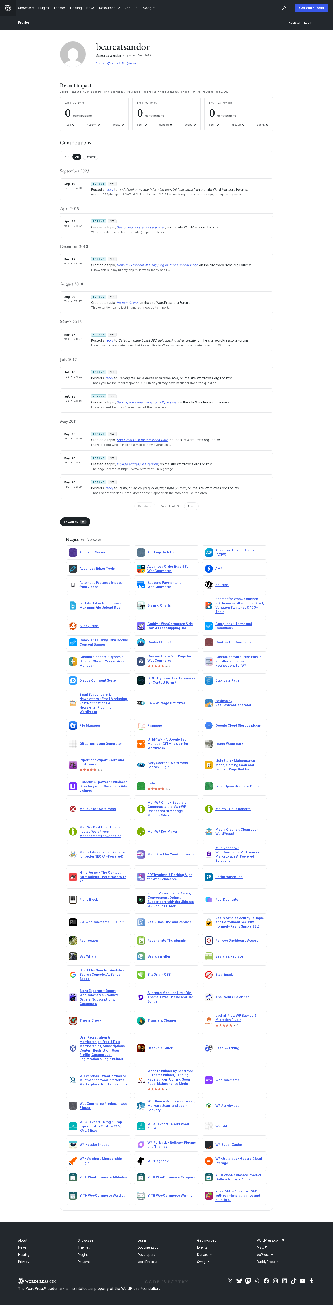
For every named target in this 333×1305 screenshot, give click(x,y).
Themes (84, 1247)
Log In (308, 22)
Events (202, 1247)
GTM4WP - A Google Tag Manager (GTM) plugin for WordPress (167, 743)
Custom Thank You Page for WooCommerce (169, 658)
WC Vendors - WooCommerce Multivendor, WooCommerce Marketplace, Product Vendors (104, 1080)
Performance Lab (229, 877)
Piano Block (89, 899)
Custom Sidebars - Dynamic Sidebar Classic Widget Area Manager (102, 661)
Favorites (74, 522)
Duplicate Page (227, 680)
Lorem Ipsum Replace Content (239, 786)
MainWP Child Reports (233, 809)
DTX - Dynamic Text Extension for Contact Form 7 (171, 680)
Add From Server (93, 552)
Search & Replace (229, 956)
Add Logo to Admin (161, 552)
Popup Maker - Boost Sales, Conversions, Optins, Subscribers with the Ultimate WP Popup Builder (170, 899)
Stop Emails (224, 974)
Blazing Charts (159, 605)
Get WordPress (311, 8)
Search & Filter (159, 956)
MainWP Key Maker (162, 831)
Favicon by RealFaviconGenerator (233, 703)
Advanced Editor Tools (97, 568)
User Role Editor (160, 1048)
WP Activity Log (227, 1105)
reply (109, 189)
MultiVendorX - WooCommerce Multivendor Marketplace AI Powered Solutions (237, 854)
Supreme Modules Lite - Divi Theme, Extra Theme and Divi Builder (170, 997)
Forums (90, 156)
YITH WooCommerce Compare (171, 1177)
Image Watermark (229, 743)
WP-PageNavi (158, 1161)
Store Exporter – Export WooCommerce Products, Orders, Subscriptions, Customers (100, 997)
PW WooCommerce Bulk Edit (102, 922)
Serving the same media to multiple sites (146, 402)
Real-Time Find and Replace (169, 922)
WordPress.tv (150, 1262)
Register (295, 22)
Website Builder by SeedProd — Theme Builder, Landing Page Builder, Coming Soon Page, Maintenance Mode (170, 1077)
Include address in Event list (137, 464)
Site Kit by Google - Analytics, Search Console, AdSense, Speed (102, 974)
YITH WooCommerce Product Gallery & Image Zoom (238, 1177)
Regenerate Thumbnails (166, 940)
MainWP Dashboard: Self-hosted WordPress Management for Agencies (100, 831)
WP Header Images (94, 1144)
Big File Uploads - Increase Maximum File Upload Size (101, 605)
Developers (146, 1255)
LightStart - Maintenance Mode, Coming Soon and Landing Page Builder (235, 765)
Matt (262, 1247)
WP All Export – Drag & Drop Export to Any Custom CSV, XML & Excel (101, 1126)
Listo (151, 783)
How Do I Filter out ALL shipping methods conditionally (157, 265)
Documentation (149, 1247)
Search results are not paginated (141, 227)
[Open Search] (284, 8)
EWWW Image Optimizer (166, 703)
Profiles (23, 22)
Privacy (23, 1262)
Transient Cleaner (161, 1020)
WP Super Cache (228, 1144)
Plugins (83, 1255)
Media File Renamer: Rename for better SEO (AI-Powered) (102, 854)
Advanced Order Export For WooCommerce (168, 568)
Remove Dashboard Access (236, 940)
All (77, 156)
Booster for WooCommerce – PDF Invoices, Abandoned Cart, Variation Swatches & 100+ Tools (239, 605)
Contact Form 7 (159, 642)
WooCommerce (227, 1080)
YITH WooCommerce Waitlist (102, 1195)
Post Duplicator (227, 899)
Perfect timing (127, 302)
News (22, 1247)
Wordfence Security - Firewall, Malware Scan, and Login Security (171, 1105)
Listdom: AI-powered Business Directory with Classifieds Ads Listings (104, 786)
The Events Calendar (232, 997)
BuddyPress (89, 626)
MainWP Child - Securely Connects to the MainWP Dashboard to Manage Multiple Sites (166, 809)
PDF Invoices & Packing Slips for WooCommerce (169, 877)
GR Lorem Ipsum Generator (101, 743)
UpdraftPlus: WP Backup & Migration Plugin (235, 1017)
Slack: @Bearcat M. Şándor (116, 63)
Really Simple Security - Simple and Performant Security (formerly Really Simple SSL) (239, 922)
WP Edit (221, 1126)
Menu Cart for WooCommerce (170, 854)
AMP (218, 568)
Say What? (88, 956)
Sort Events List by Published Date (142, 440)
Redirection (89, 940)
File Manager (90, 725)
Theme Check (90, 1020)
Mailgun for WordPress (98, 809)
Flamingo (154, 725)
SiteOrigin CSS (159, 974)
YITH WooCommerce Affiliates (103, 1177)
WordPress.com (270, 1240)
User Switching (227, 1048)
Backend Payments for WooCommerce (165, 585)
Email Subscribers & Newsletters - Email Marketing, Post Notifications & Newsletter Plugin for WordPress (104, 703)
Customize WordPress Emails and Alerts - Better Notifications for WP (238, 661)
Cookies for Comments (233, 642)
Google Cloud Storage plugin (238, 725)
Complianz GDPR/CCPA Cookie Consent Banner (104, 642)
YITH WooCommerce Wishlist (170, 1195)
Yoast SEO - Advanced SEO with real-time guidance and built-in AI (237, 1195)
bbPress (222, 585)
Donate (204, 1255)
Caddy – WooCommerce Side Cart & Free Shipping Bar (170, 626)
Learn (142, 1240)
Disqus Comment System (99, 680)
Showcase (85, 1240)
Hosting (24, 1255)
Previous (144, 506)
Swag (203, 1262)
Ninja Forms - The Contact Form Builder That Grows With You (103, 877)
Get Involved (207, 1240)
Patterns (84, 1262)
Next (191, 506)
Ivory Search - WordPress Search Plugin (167, 765)
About (22, 1240)
